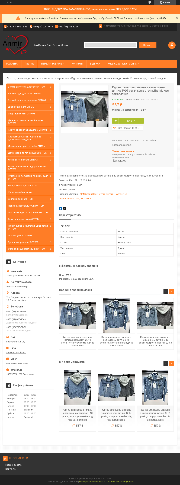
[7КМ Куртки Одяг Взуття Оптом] (16, 44)
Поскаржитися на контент (92, 481)
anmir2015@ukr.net (16, 352)
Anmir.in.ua (121, 194)
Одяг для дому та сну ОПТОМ (23, 219)
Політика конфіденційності (120, 481)
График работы (13, 465)
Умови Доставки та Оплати (123, 63)
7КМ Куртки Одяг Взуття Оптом (96, 194)
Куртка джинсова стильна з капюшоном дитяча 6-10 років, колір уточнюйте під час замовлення (77, 341)
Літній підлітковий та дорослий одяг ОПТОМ (27, 168)
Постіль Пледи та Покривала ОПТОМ (28, 212)
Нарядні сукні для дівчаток (22, 185)
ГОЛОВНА (12, 63)
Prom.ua (107, 478)
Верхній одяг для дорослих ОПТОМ (27, 100)
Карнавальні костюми (20, 192)
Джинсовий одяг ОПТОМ (21, 106)
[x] (64, 209)
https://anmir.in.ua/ (15, 341)
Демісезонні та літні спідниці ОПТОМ (27, 153)
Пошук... (147, 45)
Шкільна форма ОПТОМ (20, 199)
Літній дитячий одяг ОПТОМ (23, 159)
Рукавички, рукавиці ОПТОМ (23, 242)
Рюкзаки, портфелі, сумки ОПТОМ (26, 205)
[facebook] (60, 209)
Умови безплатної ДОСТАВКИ (75, 198)
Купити (131, 120)
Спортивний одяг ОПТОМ (21, 113)
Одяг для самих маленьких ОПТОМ (26, 249)
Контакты (10, 469)
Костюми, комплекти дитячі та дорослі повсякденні (24, 138)
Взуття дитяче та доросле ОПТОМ (26, 86)
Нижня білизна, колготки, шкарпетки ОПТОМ (28, 227)
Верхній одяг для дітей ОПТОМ (24, 93)
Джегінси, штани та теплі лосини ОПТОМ (25, 121)
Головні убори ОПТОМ (20, 235)
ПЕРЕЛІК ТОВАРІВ (51, 63)
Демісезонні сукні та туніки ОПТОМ (27, 146)
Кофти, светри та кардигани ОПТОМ (27, 130)
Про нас (29, 63)
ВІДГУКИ (95, 63)
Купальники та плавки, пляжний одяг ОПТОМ (28, 177)
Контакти (77, 63)
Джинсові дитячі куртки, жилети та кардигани (42, 78)
